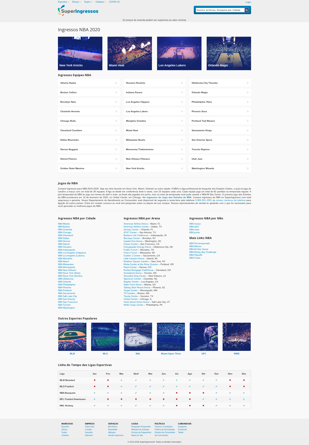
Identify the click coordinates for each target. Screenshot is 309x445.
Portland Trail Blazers (203, 121)
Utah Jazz (197, 159)
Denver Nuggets (69, 149)
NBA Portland (64, 290)
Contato (88, 429)
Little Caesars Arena (134, 258)
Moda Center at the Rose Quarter (141, 264)
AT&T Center (130, 232)
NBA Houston (64, 247)
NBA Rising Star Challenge (202, 252)
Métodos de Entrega (140, 429)
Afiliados (112, 432)
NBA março (195, 223)
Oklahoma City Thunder (205, 83)
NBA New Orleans (67, 270)
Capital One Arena (133, 241)
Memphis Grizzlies (136, 121)
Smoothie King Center (135, 276)
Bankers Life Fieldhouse (136, 235)
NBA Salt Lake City (67, 296)
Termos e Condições (164, 427)
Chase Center (131, 244)
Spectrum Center (132, 278)
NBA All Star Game (198, 249)
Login (248, 2)
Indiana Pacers (134, 92)
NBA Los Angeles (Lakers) (71, 255)
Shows (75, 1)
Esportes (62, 1)
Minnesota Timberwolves (140, 149)
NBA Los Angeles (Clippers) (72, 252)
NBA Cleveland (65, 235)
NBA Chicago (64, 232)
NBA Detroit (64, 244)
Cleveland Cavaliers (71, 130)
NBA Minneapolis (66, 267)
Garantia (89, 432)
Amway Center (131, 229)
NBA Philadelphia (66, 284)
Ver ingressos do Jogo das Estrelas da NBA (167, 197)
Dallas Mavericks (69, 140)
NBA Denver (64, 241)
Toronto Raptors (201, 149)
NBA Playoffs (195, 255)
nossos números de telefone (231, 200)
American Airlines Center (136, 226)
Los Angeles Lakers (172, 65)
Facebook (182, 429)
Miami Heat (116, 65)
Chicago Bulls (68, 121)
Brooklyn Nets (68, 102)
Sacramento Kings (202, 130)
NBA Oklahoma (65, 278)
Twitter (181, 432)
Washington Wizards (203, 168)
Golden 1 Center (132, 255)
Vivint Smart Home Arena (136, 302)
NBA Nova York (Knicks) (70, 276)
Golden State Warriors (72, 168)
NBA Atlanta (64, 223)
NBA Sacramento (66, 293)
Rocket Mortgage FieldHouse (138, 270)
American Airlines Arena (136, 223)
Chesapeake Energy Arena (137, 247)
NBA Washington (66, 307)
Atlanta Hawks (68, 83)
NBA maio (194, 229)
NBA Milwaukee (66, 264)
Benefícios (112, 427)
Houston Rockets (135, 83)
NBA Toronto (64, 305)
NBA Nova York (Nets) (69, 273)
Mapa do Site (137, 435)
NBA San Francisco (68, 302)
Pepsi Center (130, 267)
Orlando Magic (218, 65)
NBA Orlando (64, 281)
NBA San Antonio (66, 299)
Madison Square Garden (136, 261)
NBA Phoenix (64, 287)
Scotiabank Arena (132, 273)
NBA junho (194, 232)
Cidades (100, 1)
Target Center (131, 290)
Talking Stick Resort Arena (137, 287)
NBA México (195, 246)
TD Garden (129, 293)
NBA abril (194, 226)
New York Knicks (71, 65)
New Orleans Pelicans (138, 159)
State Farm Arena (133, 284)
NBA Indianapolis (66, 249)
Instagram (182, 427)
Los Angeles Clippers (138, 102)
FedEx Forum (131, 249)
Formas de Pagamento (141, 432)
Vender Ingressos (115, 435)
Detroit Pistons (68, 159)
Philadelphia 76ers (202, 102)
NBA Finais (194, 258)
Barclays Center (132, 238)
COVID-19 (114, 1)
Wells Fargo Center (133, 305)
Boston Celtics (68, 92)
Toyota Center (131, 296)
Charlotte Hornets (70, 111)
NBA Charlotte (65, 229)
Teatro (87, 1)
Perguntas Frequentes (141, 427)
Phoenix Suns (199, 111)
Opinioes (89, 435)
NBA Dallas (63, 238)
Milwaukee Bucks (135, 140)
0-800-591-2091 (203, 200)
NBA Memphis (65, 258)
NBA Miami (63, 261)
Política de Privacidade (165, 429)
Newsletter (112, 429)
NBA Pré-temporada (199, 243)
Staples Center (131, 281)
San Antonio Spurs (202, 140)
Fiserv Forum (130, 252)
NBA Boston (64, 226)
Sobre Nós (89, 427)
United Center (131, 299)
